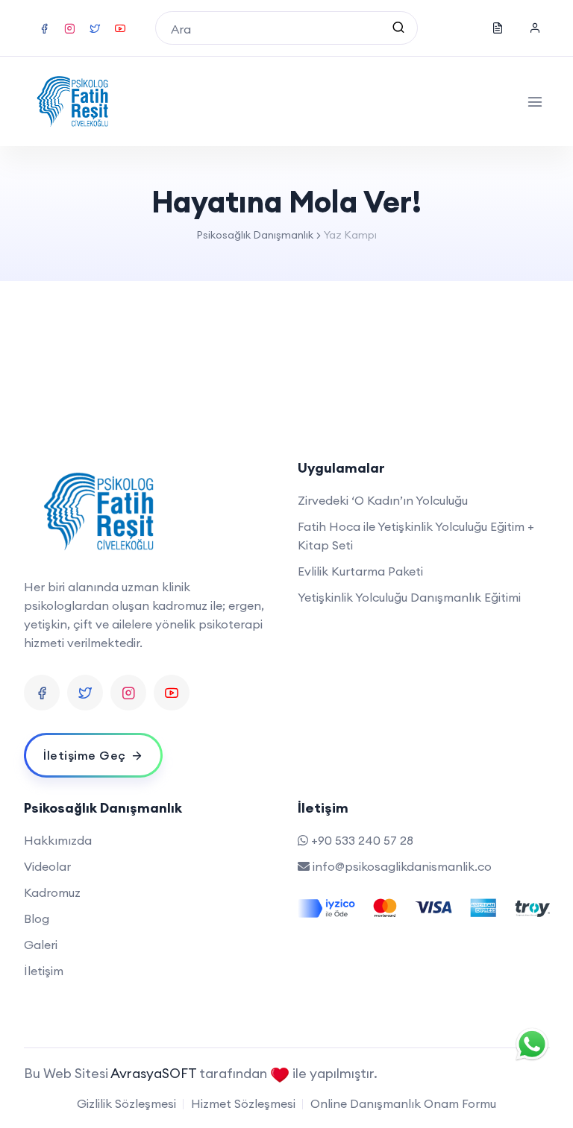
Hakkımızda (58, 840)
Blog (36, 918)
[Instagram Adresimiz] (128, 692)
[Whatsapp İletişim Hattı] (532, 1042)
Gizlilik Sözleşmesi (126, 1103)
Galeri (40, 944)
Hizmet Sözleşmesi (243, 1103)
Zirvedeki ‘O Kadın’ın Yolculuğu (383, 500)
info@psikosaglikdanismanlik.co (402, 866)
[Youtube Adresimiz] (172, 692)
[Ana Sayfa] (73, 101)
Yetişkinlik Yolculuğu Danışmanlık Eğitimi (409, 597)
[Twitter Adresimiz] (85, 692)
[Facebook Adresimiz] (42, 692)
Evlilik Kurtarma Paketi (360, 571)
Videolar (47, 866)
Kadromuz (52, 892)
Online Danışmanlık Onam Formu (403, 1103)
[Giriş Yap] (535, 28)
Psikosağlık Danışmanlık (254, 235)
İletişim (43, 970)
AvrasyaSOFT (154, 1073)
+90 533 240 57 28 (362, 840)
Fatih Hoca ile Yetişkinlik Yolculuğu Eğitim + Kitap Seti (416, 535)
